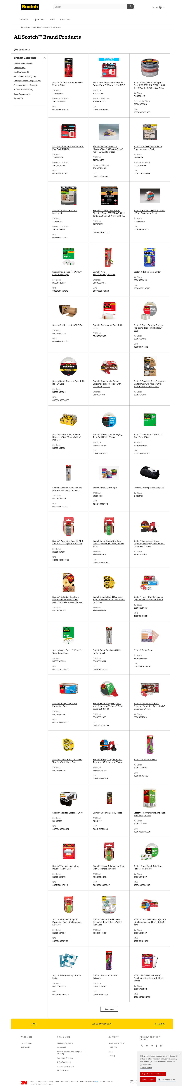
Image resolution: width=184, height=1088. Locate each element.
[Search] (130, 6)
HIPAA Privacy (48, 1081)
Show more (109, 1009)
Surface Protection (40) (23, 89)
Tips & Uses (39, 19)
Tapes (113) (18, 98)
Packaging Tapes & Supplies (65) (27, 81)
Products (24, 19)
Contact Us (160, 1024)
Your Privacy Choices (87, 1081)
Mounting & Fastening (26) (25, 76)
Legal (32, 1081)
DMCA (57, 1081)
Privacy (38, 1081)
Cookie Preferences (107, 1081)
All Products (25, 1047)
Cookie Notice (146, 1068)
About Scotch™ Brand (116, 1043)
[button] (166, 1079)
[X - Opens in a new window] (142, 1046)
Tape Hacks (61, 1047)
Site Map (112, 1056)
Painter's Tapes (26, 1043)
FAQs (52, 19)
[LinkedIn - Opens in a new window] (147, 1046)
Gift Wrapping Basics (65, 1043)
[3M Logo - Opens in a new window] (29, 6)
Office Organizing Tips (65, 1066)
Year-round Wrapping (65, 1058)
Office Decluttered (64, 1062)
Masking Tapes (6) (21, 72)
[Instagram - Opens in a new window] (161, 1046)
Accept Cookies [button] (148, 1079)
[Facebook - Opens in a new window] (157, 1046)
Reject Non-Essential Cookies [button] (153, 1074)
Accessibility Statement (69, 1081)
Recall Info (65, 19)
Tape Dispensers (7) (22, 94)
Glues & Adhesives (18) (23, 63)
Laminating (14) (20, 68)
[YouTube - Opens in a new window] (152, 1046)
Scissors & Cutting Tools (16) (25, 85)
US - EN (155, 7)
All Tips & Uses (62, 1070)
